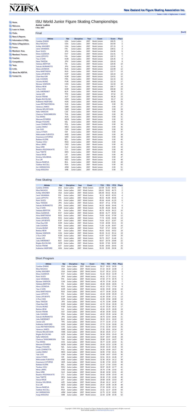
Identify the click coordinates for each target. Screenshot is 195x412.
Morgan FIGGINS (42, 122)
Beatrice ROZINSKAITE (45, 150)
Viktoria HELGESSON (44, 109)
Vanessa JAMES (42, 107)
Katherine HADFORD (44, 102)
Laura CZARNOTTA (43, 124)
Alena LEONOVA (42, 69)
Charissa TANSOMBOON (46, 114)
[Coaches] (20, 56)
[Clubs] (20, 31)
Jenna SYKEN (41, 132)
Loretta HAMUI (41, 127)
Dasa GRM (40, 147)
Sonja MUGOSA (42, 170)
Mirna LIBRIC (41, 145)
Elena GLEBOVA (42, 54)
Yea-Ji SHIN (41, 59)
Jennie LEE (40, 94)
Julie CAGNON (42, 79)
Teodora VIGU (41, 142)
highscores (174, 14)
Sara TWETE (41, 152)
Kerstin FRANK (42, 97)
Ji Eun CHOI (41, 89)
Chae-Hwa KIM (42, 77)
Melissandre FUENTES (45, 134)
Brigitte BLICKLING (43, 99)
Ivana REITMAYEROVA (45, 104)
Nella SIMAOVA (42, 112)
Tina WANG (40, 117)
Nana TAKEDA (41, 61)
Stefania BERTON (43, 64)
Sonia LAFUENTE (43, 74)
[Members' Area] (20, 49)
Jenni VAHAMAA (42, 49)
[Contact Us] (20, 74)
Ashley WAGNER (43, 46)
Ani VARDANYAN (43, 167)
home (159, 14)
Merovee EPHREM (43, 119)
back (183, 32)
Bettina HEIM (41, 87)
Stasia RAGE (41, 155)
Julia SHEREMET (43, 92)
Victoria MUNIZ (42, 82)
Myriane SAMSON (43, 84)
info (165, 14)
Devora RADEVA (42, 162)
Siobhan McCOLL (43, 165)
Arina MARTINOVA (43, 71)
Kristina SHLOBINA (43, 157)
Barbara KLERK (42, 139)
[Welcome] (20, 24)
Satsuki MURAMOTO (44, 66)
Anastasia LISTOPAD (44, 137)
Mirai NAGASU (42, 44)
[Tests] (20, 63)
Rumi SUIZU (41, 51)
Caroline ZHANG (42, 41)
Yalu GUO (40, 129)
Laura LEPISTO (42, 56)
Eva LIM (39, 160)
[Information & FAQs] (20, 38)
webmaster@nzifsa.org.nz (105, 410)
